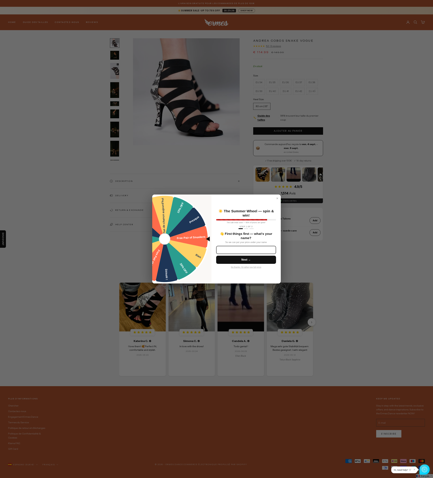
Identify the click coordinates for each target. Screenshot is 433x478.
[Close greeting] (414, 469)
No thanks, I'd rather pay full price (246, 267)
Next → (246, 259)
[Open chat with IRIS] (424, 469)
